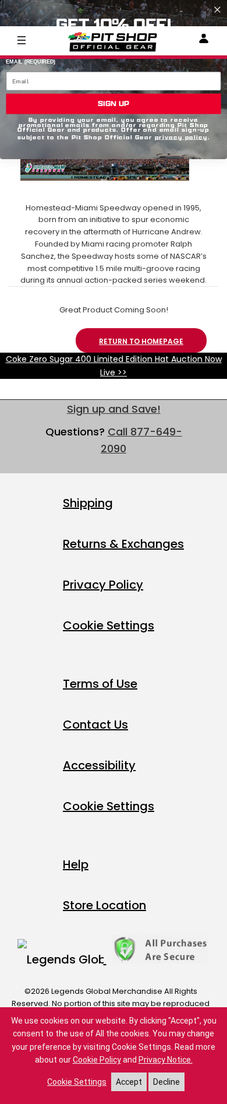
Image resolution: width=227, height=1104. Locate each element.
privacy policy (181, 137)
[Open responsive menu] (21, 40)
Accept (129, 1082)
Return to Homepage (141, 341)
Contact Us (95, 724)
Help (75, 864)
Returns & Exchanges (123, 544)
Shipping (88, 503)
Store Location (104, 905)
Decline (166, 1082)
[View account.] (204, 40)
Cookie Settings (108, 625)
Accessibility (99, 765)
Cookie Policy (97, 1059)
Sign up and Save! (114, 409)
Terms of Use (100, 684)
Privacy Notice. (166, 1059)
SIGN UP (113, 103)
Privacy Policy (103, 584)
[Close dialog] (217, 9)
